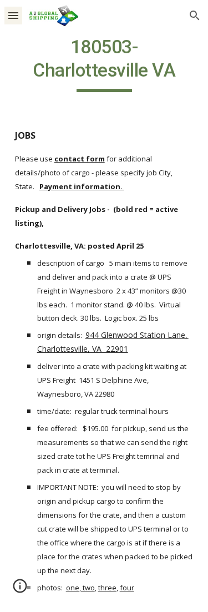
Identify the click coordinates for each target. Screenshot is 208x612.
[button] (13, 15)
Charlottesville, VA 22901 (82, 348)
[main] (104, 64)
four (127, 588)
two (88, 588)
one (72, 588)
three (107, 588)
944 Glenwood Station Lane (135, 335)
